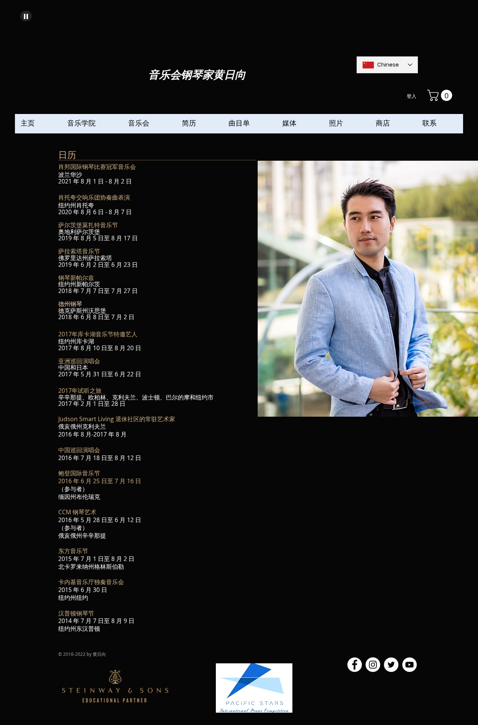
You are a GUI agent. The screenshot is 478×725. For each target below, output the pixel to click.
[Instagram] (373, 664)
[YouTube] (409, 664)
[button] (441, 95)
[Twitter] (391, 664)
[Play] (26, 16)
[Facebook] (354, 664)
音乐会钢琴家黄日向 (197, 75)
